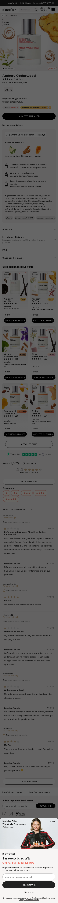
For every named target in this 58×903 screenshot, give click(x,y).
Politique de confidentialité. (29, 900)
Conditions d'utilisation (40, 898)
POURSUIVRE (29, 884)
